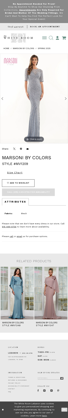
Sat (40, 356)
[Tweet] (14, 149)
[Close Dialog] (3, 409)
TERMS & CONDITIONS (16, 377)
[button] (51, 38)
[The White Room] (18, 38)
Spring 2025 (44, 48)
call (11, 236)
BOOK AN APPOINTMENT (45, 26)
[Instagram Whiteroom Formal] (44, 391)
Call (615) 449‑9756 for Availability (28, 192)
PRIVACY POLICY (14, 383)
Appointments (27, 10)
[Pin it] (21, 149)
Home (6, 48)
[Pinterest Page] (58, 391)
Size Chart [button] (14, 172)
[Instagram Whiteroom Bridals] (51, 391)
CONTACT (11, 389)
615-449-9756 (9, 227)
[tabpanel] (34, 98)
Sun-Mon (43, 360)
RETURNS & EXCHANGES (17, 380)
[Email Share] (27, 149)
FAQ (9, 391)
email (19, 236)
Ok (64, 409)
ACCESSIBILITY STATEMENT (18, 386)
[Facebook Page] (38, 391)
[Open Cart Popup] (64, 38)
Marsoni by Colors (23, 48)
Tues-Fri (43, 352)
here (44, 416)
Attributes (15, 201)
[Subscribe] (62, 378)
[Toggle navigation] (44, 38)
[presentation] (17, 293)
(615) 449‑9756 (27, 353)
